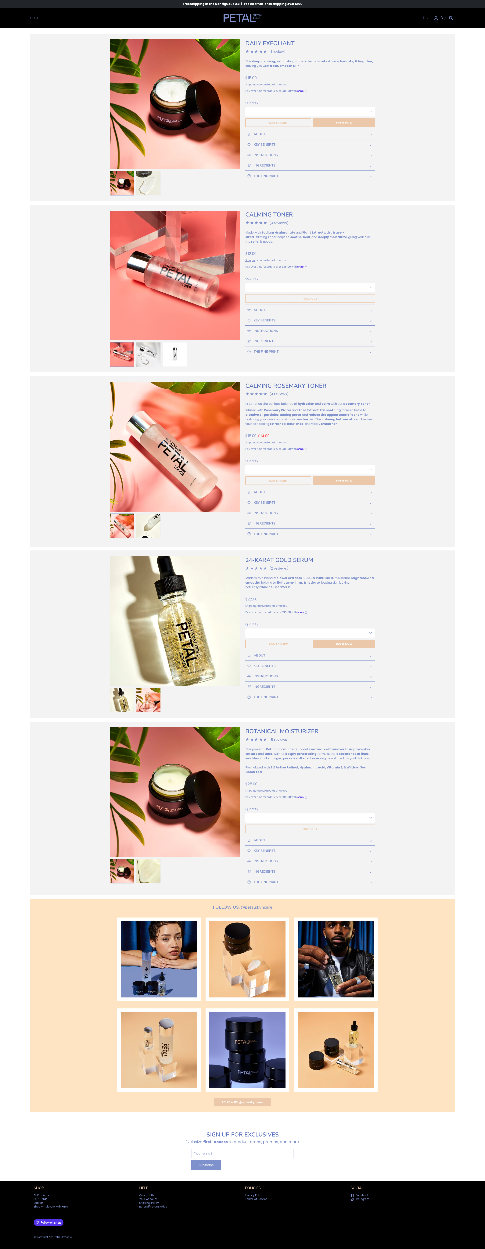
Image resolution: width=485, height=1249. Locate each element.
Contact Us (146, 1195)
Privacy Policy (254, 1195)
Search (38, 1203)
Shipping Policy (149, 1203)
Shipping (251, 84)
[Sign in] (436, 18)
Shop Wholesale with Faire (51, 1206)
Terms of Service (256, 1199)
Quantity (251, 103)
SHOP (34, 18)
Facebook (362, 1195)
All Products (41, 1195)
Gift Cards (40, 1199)
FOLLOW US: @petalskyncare (242, 1102)
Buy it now (344, 122)
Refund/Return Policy (153, 1206)
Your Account (148, 1199)
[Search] (451, 18)
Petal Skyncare (63, 1237)
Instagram (362, 1199)
